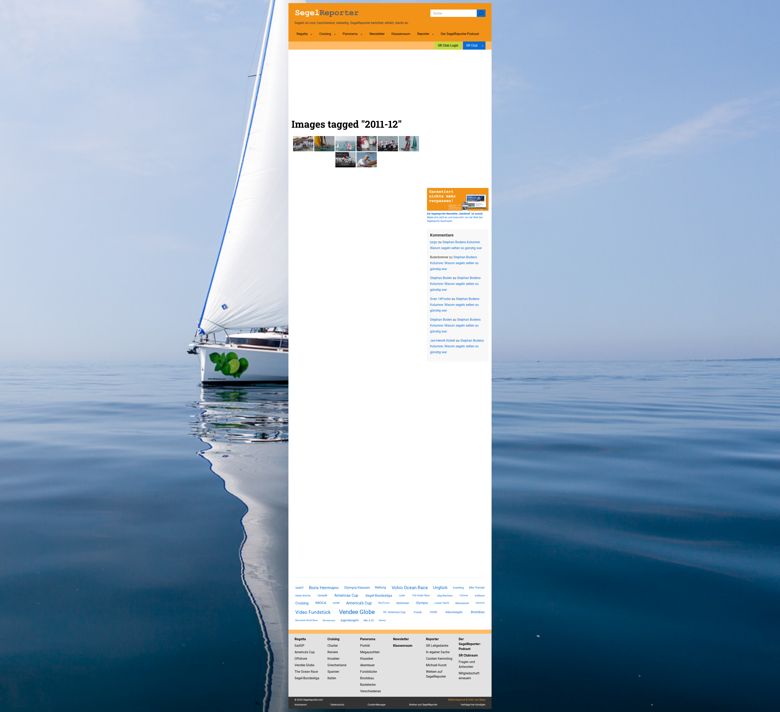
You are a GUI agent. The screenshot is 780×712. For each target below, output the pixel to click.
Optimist (480, 603)
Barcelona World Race (306, 620)
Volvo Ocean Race (410, 587)
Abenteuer (402, 603)
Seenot (382, 620)
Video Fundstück (313, 612)
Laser (402, 595)
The (298, 672)
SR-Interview (329, 620)
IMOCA (320, 603)
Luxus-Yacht (441, 602)
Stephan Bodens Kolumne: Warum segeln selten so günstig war (454, 263)
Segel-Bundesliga (378, 595)
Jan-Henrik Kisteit (442, 340)
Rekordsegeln (454, 612)
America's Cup (359, 603)
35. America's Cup (394, 612)
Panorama (367, 639)
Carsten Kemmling (439, 659)
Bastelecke (368, 685)
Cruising (302, 603)
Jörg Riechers (445, 595)
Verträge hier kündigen (473, 704)
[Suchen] (481, 13)
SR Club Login (448, 45)
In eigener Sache (438, 652)
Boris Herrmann (324, 587)
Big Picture (384, 603)
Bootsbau (478, 612)
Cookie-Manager (377, 704)
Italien (331, 678)
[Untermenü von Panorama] (362, 34)
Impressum (301, 704)
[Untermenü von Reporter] (433, 34)
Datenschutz (337, 704)
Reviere (332, 652)
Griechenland (336, 665)
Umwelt (322, 595)
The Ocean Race (421, 595)
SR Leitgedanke (437, 646)
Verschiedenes (370, 691)
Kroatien (333, 659)
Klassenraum (402, 646)
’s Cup (310, 652)
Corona (464, 595)
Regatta (300, 639)
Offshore (301, 659)
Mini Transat (477, 587)
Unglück (440, 587)
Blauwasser (462, 603)
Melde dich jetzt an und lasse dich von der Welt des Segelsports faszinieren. (455, 217)
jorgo (433, 242)
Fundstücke (368, 672)
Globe (309, 665)
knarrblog (458, 587)
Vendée (300, 665)
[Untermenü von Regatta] (311, 34)
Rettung (380, 587)
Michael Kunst (436, 665)
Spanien (333, 672)
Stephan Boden (441, 278)
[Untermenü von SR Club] (483, 46)
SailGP (299, 587)
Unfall (336, 602)
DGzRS (433, 612)
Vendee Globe (357, 611)
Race (314, 672)
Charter (332, 646)
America (300, 652)
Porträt (417, 612)
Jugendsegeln (349, 620)
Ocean (305, 672)
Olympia (422, 603)
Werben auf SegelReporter (423, 704)
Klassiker (366, 659)
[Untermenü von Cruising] (335, 34)
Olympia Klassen (357, 588)
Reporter (432, 639)
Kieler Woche (303, 595)
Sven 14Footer (440, 299)
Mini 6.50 (369, 620)
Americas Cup (346, 595)
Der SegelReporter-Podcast (470, 644)
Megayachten (370, 652)
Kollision (480, 595)
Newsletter (401, 639)
